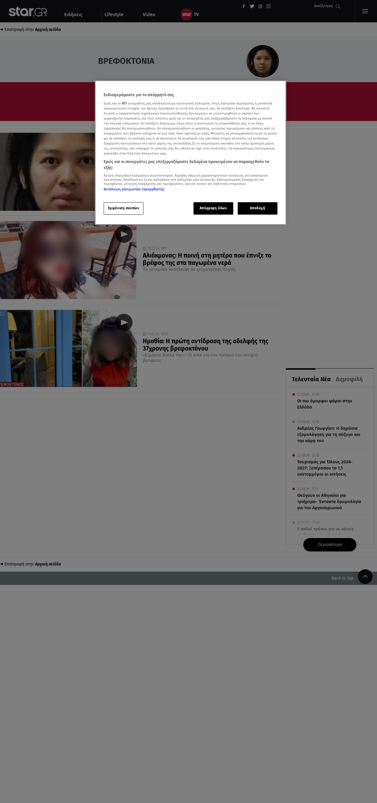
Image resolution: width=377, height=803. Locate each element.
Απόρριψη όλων (213, 208)
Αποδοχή (257, 208)
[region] (190, 152)
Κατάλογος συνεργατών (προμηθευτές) (134, 189)
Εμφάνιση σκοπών (123, 208)
